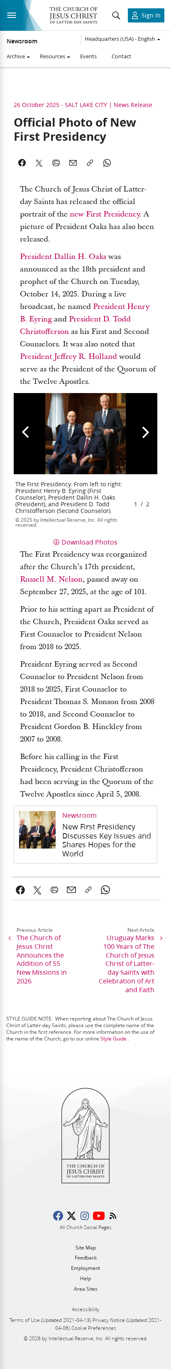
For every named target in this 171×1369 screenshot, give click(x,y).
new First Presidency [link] (104, 214)
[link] (85, 835)
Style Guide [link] (113, 1038)
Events (88, 56)
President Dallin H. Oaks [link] (63, 256)
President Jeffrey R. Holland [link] (68, 356)
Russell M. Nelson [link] (51, 579)
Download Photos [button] (89, 542)
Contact (121, 56)
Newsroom (22, 41)
